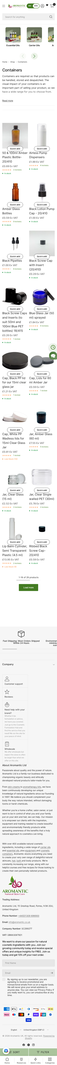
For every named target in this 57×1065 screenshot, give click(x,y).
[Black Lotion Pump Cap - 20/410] (42, 192)
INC (29, 6)
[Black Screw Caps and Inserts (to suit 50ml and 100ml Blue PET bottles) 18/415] (15, 296)
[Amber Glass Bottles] (15, 192)
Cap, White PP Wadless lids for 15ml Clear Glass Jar (13, 440)
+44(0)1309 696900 (28, 915)
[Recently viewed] (53, 347)
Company (8, 664)
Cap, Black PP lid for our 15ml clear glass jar (14, 382)
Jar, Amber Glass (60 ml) (40, 436)
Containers (22, 62)
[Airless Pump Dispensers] (42, 135)
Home (4, 62)
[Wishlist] (47, 5)
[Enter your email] (52, 973)
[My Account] (42, 6)
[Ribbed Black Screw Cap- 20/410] (42, 529)
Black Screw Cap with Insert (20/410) (40, 265)
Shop (12, 62)
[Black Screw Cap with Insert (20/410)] (42, 243)
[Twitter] (28, 1044)
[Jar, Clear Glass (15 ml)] (15, 477)
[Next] (34, 56)
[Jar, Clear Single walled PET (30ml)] (42, 477)
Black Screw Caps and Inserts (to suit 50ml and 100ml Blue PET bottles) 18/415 (14, 321)
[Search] (51, 16)
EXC (36, 6)
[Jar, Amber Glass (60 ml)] (42, 417)
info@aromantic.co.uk (19, 922)
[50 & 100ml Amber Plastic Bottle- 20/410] (15, 135)
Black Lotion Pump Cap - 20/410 (42, 211)
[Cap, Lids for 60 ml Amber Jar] (42, 361)
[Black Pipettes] (15, 243)
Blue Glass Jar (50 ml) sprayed (41, 315)
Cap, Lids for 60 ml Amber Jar (40, 380)
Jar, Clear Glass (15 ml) (13, 497)
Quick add (15, 148)
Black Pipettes (12, 260)
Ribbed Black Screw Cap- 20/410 (38, 550)
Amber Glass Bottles (11, 211)
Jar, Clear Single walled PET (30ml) (41, 497)
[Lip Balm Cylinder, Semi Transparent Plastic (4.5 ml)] (15, 529)
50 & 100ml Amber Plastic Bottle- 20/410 (15, 157)
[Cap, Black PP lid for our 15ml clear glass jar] (15, 361)
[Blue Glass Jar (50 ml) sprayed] (42, 296)
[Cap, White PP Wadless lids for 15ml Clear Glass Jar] (15, 417)
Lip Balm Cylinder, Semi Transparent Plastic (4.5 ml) (14, 550)
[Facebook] (23, 1044)
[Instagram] (33, 1044)
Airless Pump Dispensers (38, 155)
